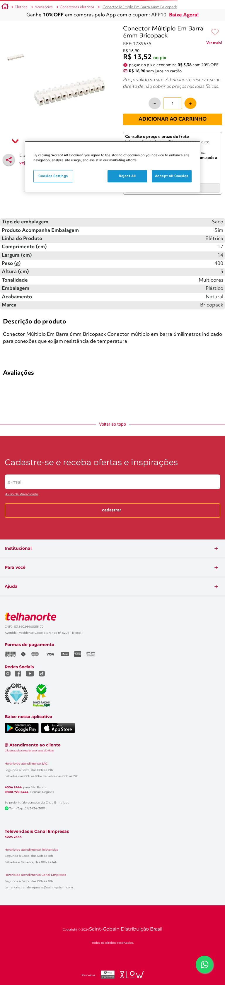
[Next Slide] (219, 283)
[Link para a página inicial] (5, 7)
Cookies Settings (53, 176)
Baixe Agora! (184, 15)
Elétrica (21, 7)
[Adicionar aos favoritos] (215, 32)
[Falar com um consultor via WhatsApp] (204, 964)
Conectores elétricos (77, 7)
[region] (112, 166)
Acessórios (44, 7)
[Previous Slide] (5, 283)
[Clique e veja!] (214, 44)
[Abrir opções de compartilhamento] (9, 160)
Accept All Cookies (171, 176)
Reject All (127, 176)
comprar (39, 330)
